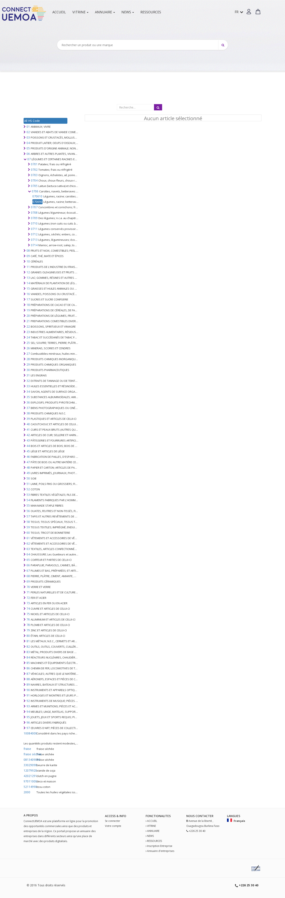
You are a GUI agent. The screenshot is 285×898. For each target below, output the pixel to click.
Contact (202, 816)
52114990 (30, 787)
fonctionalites (158, 816)
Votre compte (113, 826)
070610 (37, 196)
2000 (27, 792)
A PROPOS (31, 815)
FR (237, 12)
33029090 (30, 765)
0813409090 (30, 760)
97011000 (30, 781)
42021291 (30, 776)
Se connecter (112, 821)
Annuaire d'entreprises (160, 851)
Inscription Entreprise (159, 846)
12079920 (30, 770)
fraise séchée (30, 754)
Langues (233, 816)
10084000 (30, 733)
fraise (27, 749)
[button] (248, 11)
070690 (37, 202)
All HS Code (32, 121)
